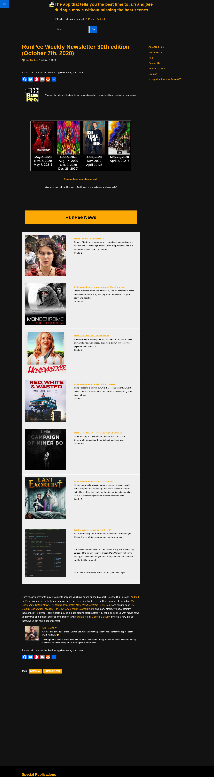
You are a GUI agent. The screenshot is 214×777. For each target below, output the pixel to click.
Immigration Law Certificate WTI (164, 79)
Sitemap (152, 74)
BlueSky (105, 617)
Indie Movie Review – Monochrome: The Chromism (99, 287)
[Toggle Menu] (4, 4)
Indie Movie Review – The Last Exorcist (93, 481)
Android (101, 19)
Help (150, 58)
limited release (52, 671)
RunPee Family (156, 68)
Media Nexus (155, 52)
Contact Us (154, 63)
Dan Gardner (32, 60)
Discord (96, 617)
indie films (35, 671)
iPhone (91, 19)
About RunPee (156, 47)
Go (93, 29)
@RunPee (82, 617)
